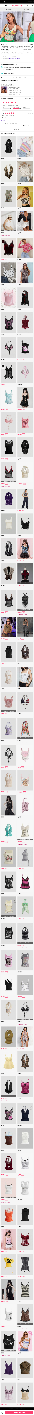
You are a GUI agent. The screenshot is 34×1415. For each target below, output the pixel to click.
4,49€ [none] (3, 284)
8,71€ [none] (3, 612)
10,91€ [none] (19, 1276)
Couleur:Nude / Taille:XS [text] (7, 115)
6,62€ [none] (19, 560)
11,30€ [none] (19, 997)
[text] (17, 27)
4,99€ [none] (19, 208)
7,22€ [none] (3, 1276)
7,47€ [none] (3, 868)
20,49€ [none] (19, 1379)
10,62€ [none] (3, 409)
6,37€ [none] (19, 1175)
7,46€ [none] (19, 585)
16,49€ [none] (19, 1200)
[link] (17, 2)
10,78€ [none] (3, 1301)
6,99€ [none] (3, 183)
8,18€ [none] (3, 1048)
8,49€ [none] (3, 560)
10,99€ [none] (3, 208)
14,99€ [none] (3, 158)
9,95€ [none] (3, 384)
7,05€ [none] (3, 484)
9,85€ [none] (3, 1251)
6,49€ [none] (19, 183)
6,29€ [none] (19, 510)
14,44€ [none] (3, 1175)
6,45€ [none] (3, 997)
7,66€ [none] (3, 792)
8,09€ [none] (3, 663)
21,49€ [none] (3, 585)
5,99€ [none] (19, 158)
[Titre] (17, 98)
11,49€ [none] (3, 918)
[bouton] (17, 126)
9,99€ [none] (19, 459)
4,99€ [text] (3, 44)
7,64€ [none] (3, 259)
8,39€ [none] (19, 359)
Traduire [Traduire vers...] (3, 120)
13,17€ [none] (19, 612)
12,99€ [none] (19, 309)
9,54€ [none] (3, 713)
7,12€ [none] (3, 1098)
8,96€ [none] (19, 868)
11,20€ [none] (19, 842)
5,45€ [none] (3, 639)
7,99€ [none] (19, 284)
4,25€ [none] (20, 792)
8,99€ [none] (3, 309)
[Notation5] (9, 113)
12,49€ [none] (3, 359)
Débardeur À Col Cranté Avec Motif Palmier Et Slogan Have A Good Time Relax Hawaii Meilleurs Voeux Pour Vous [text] (15, 48)
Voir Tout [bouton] (16, 129)
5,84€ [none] (3, 434)
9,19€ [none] (3, 972)
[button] (2, 5)
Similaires (19, 1413)
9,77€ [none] (3, 842)
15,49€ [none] (19, 663)
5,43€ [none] (19, 1048)
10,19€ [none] (19, 409)
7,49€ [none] (19, 713)
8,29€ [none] (3, 1326)
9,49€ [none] (19, 233)
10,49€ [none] (3, 510)
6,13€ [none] (20, 484)
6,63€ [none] (3, 1200)
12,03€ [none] (19, 434)
